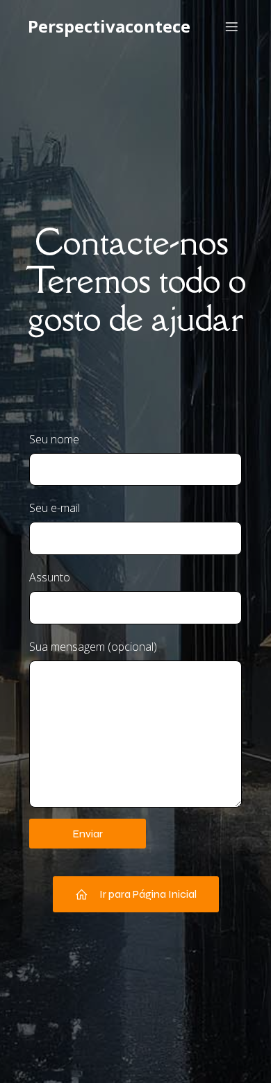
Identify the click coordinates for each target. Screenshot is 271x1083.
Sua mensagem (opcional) (93, 646)
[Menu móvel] (231, 26)
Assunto (49, 577)
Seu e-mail (54, 507)
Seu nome (54, 439)
